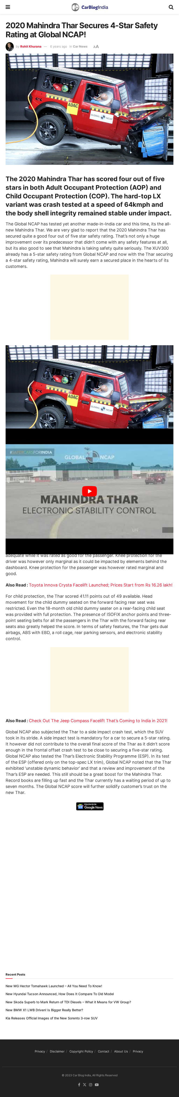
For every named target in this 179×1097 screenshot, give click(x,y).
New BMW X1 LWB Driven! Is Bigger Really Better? (44, 1010)
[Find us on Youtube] (97, 1084)
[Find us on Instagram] (90, 1084)
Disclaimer (57, 1051)
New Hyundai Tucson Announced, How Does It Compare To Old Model (60, 994)
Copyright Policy (81, 1051)
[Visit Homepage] (89, 7)
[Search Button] (171, 7)
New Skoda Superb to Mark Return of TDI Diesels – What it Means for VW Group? (68, 1002)
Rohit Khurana (30, 46)
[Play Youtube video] (89, 491)
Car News (80, 46)
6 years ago (58, 46)
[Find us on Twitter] (84, 1084)
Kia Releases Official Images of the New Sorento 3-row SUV (52, 1018)
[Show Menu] (8, 7)
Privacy (40, 1051)
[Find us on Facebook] (79, 1084)
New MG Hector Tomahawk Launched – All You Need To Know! (54, 986)
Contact (103, 1051)
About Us (121, 1051)
